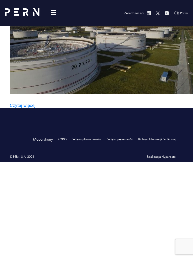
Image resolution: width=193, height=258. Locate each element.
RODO (62, 139)
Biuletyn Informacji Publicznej (157, 139)
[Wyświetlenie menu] (53, 12)
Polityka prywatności (120, 139)
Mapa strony (43, 139)
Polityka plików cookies (87, 139)
